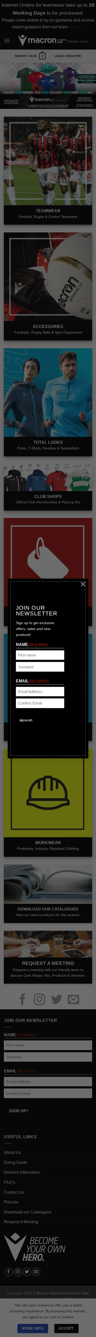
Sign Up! (26, 720)
